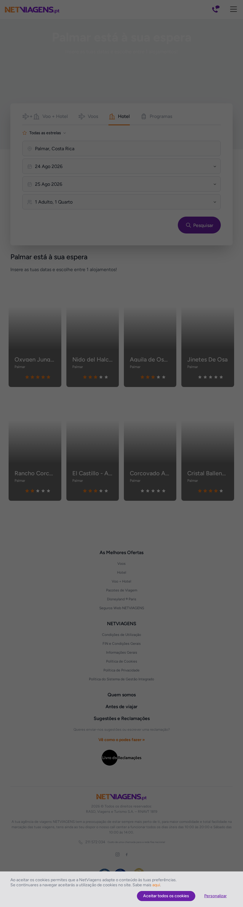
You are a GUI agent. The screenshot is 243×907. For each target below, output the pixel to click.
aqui (156, 884)
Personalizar (215, 895)
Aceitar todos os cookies (166, 895)
